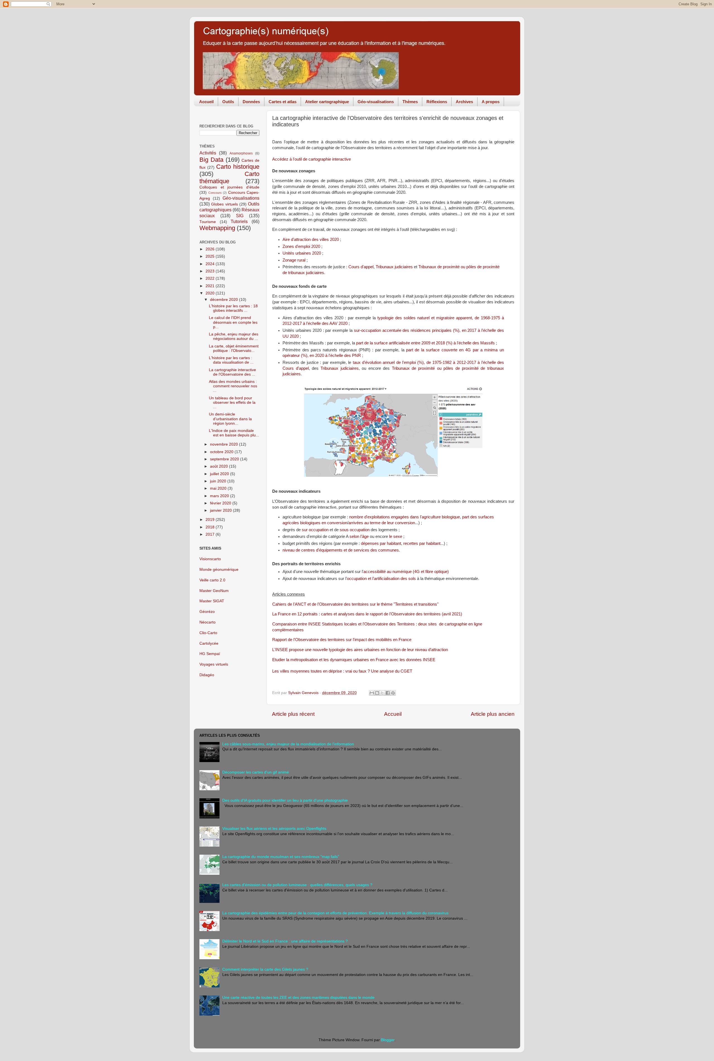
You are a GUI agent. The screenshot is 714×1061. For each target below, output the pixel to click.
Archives (464, 101)
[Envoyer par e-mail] (372, 693)
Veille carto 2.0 (212, 580)
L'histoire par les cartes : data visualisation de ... (231, 360)
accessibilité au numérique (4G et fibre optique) (406, 571)
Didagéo (206, 675)
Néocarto (207, 622)
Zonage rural (294, 260)
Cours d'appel (360, 267)
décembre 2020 (224, 300)
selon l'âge (359, 536)
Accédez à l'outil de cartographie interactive (311, 159)
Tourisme (207, 222)
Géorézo (207, 612)
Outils (228, 101)
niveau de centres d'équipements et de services (326, 550)
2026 (211, 249)
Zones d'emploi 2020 (301, 246)
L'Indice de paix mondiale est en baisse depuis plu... (234, 433)
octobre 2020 (222, 452)
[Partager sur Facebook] (387, 693)
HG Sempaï (209, 654)
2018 (211, 527)
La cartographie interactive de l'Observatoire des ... (232, 372)
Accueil (206, 101)
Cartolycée (208, 643)
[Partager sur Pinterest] (393, 693)
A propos (491, 101)
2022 (211, 278)
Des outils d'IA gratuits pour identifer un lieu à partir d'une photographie (285, 800)
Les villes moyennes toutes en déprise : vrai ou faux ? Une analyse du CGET (342, 671)
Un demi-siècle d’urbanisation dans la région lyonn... (230, 418)
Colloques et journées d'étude (229, 187)
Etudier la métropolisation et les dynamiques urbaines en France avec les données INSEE (353, 660)
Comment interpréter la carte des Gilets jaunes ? (265, 969)
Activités (207, 152)
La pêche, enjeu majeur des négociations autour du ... (233, 336)
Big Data (211, 159)
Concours (215, 192)
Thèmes (410, 101)
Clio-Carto (208, 633)
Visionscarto (210, 559)
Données (251, 101)
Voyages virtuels (213, 664)
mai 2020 (219, 488)
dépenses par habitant (381, 543)
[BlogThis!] (377, 693)
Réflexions (436, 101)
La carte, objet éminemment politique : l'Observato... (234, 348)
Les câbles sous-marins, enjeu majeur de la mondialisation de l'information (288, 744)
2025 (211, 256)
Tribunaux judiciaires (394, 267)
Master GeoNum (214, 591)
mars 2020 (220, 496)
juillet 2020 (220, 474)
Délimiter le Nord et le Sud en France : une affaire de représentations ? (285, 941)
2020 (211, 293)
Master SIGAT (211, 601)
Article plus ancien (493, 714)
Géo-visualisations (376, 101)
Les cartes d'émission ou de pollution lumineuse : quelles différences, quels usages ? (297, 885)
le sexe (395, 536)
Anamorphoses (241, 153)
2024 (211, 264)
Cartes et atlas (282, 101)
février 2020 (221, 503)
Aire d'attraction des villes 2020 (311, 239)
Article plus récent (293, 714)
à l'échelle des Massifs (425, 343)
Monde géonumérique (218, 569)
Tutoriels (239, 221)
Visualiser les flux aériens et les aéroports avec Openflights (274, 828)
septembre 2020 (225, 459)
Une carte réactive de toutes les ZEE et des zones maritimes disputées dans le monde (298, 997)
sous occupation (355, 530)
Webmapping (217, 227)
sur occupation (315, 530)
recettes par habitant (421, 543)
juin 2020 (218, 481)
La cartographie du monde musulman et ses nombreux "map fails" (280, 857)
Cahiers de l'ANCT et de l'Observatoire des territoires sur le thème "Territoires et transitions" (355, 604)
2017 (211, 534)
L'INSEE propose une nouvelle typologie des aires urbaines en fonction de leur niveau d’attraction (360, 649)
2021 (211, 286)
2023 (211, 271)
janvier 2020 (221, 510)
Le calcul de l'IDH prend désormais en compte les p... (233, 322)
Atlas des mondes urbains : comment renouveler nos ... (233, 386)
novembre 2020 (224, 444)
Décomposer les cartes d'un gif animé (255, 772)
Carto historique (237, 166)
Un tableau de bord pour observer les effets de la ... (232, 402)
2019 (211, 520)
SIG (239, 215)
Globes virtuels (224, 204)
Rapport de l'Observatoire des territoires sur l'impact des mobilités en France (341, 639)
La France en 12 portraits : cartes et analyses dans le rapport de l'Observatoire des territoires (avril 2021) (367, 614)
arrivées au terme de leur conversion (381, 523)
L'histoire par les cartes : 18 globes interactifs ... (233, 308)
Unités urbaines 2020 (302, 253)
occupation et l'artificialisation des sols (381, 578)
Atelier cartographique (327, 101)
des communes (384, 550)
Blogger (387, 1040)
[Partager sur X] (382, 693)
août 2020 (219, 466)
